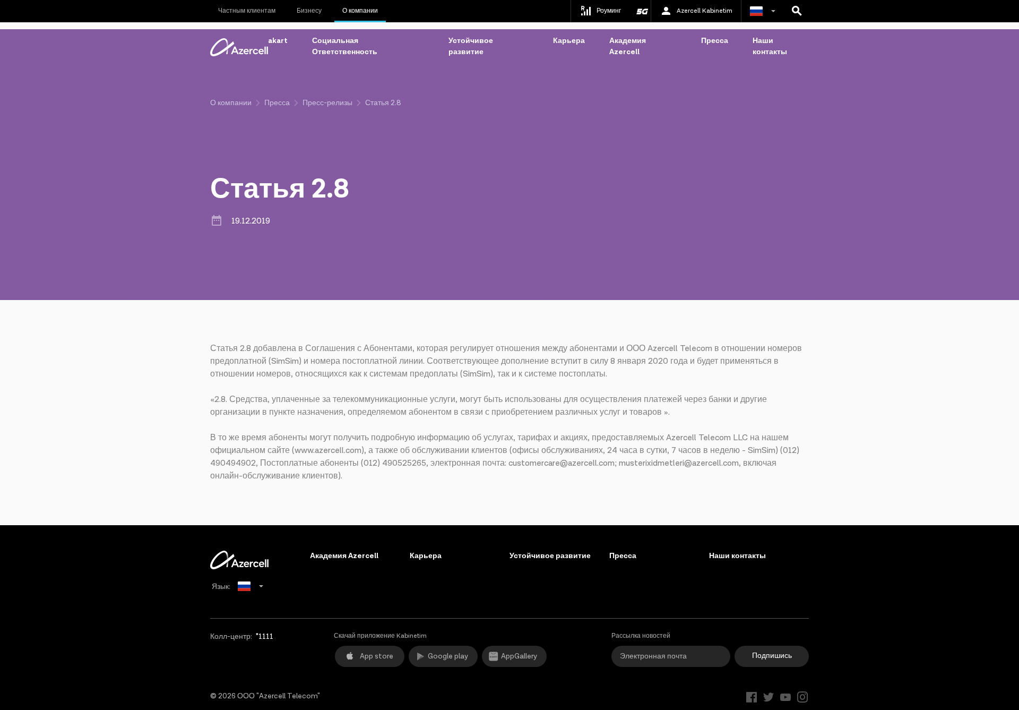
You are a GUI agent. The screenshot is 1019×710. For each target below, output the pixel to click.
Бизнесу (309, 11)
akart (278, 41)
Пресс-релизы (327, 103)
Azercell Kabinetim (704, 11)
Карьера (569, 41)
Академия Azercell (627, 46)
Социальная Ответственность (344, 46)
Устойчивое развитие (470, 46)
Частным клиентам (246, 11)
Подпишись (772, 656)
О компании (360, 11)
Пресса (714, 41)
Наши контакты (770, 46)
